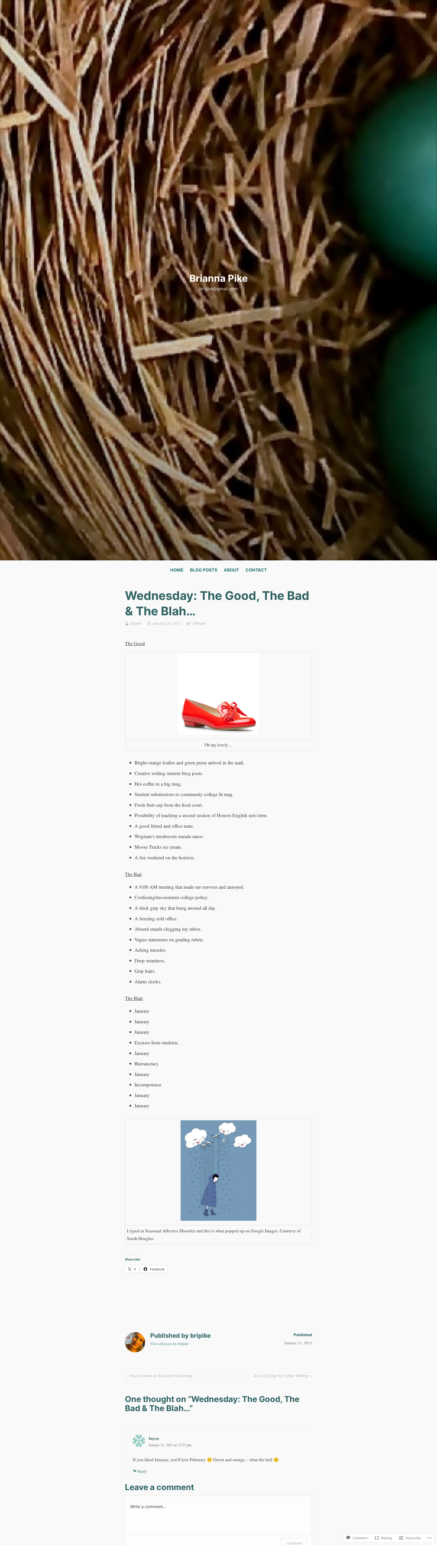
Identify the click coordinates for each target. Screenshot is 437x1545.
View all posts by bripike (169, 1343)
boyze (154, 1438)
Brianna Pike (218, 278)
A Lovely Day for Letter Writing (281, 1376)
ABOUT (231, 570)
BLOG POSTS (203, 570)
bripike (135, 623)
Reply (142, 1471)
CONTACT (256, 570)
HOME (176, 570)
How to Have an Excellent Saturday (158, 1376)
